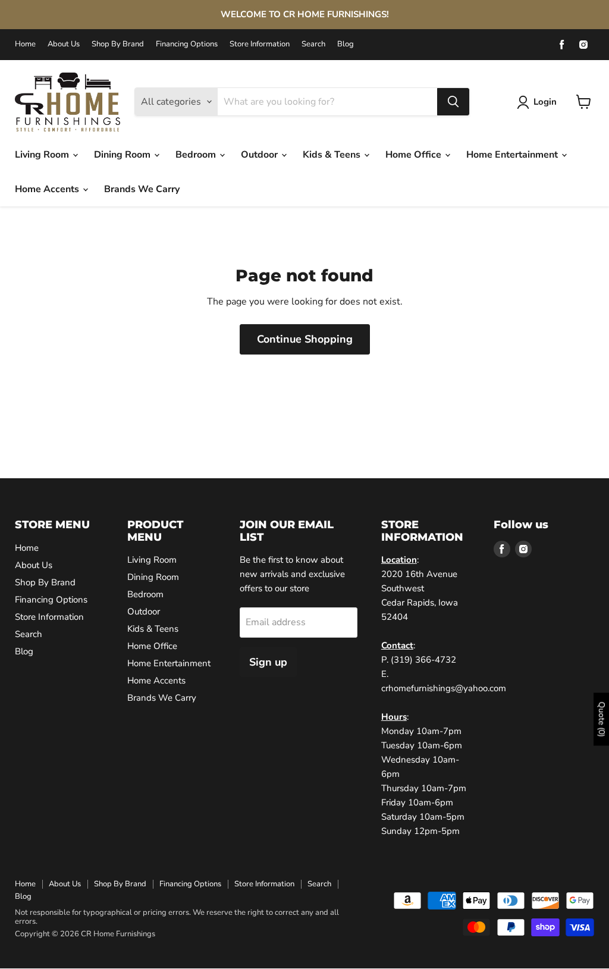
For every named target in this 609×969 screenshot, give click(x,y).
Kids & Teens (333, 154)
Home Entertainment (513, 154)
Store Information (260, 44)
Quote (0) (601, 718)
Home (25, 44)
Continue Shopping (305, 339)
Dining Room (123, 154)
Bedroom (196, 154)
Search (313, 44)
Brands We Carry (142, 189)
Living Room (43, 154)
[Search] (453, 101)
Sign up (268, 662)
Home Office (414, 154)
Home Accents (48, 189)
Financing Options (187, 44)
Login (545, 102)
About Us (64, 44)
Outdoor (260, 154)
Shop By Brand (118, 44)
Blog (345, 44)
